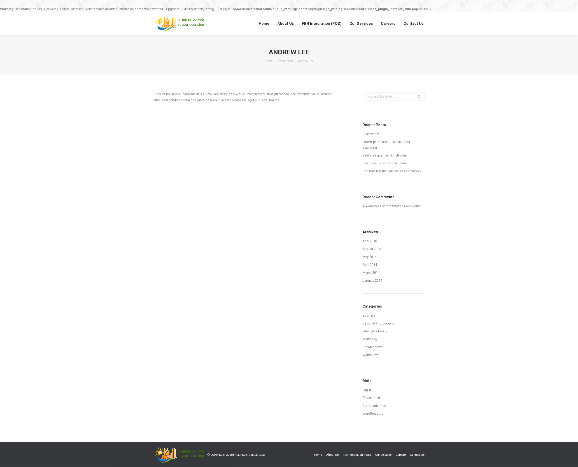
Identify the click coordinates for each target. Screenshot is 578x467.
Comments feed (374, 405)
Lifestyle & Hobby (375, 331)
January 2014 (372, 280)
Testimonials (285, 61)
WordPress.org (373, 413)
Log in (367, 390)
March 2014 (371, 272)
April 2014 (370, 265)
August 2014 (372, 249)
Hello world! (371, 134)
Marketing (370, 339)
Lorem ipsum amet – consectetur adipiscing (386, 144)
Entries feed (371, 398)
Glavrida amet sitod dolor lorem (385, 163)
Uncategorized (373, 347)
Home (269, 61)
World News (371, 355)
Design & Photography (378, 323)
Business (369, 315)
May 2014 (370, 257)
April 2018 (370, 241)
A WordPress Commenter (381, 206)
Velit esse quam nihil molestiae (385, 155)
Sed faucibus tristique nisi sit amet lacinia (392, 171)
